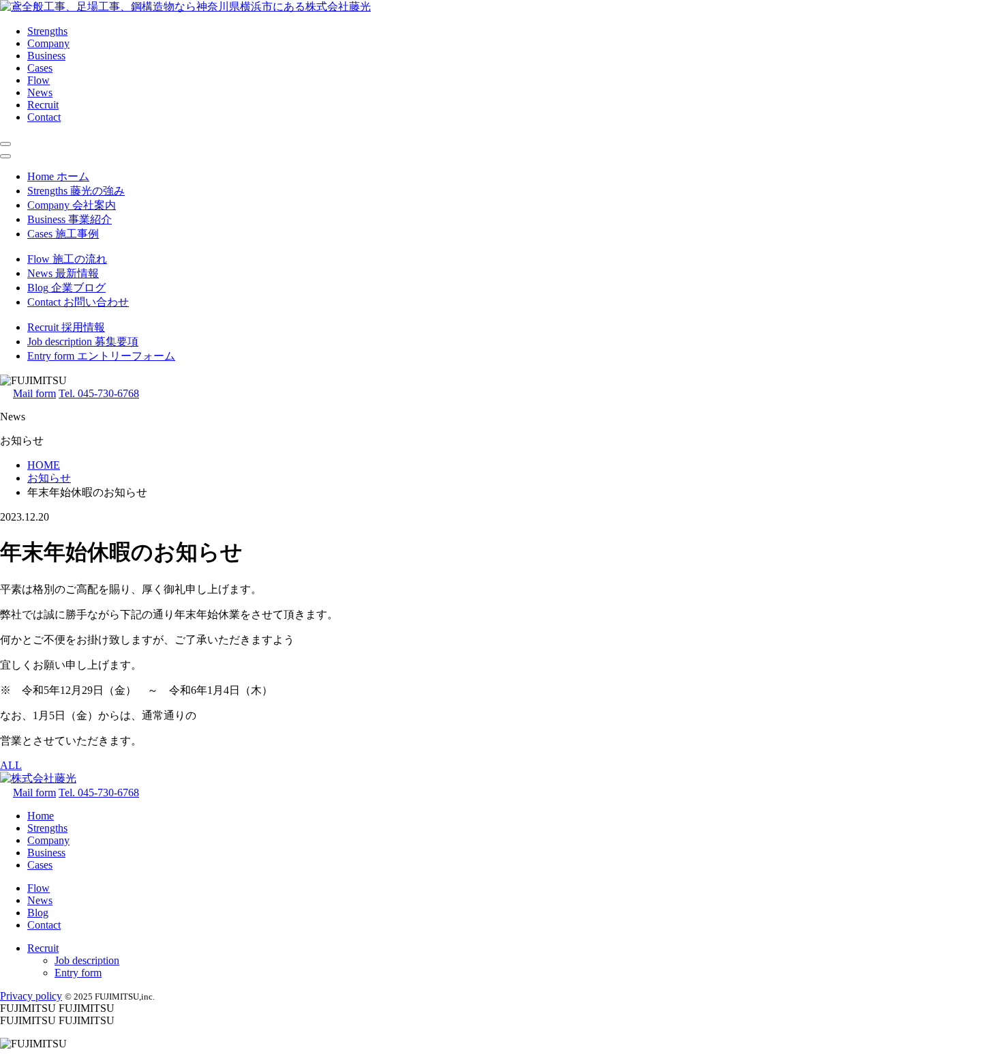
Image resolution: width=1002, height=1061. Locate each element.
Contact (44, 117)
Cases (39, 68)
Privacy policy (31, 996)
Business (46, 55)
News (39, 92)
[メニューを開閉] (5, 144)
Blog (37, 912)
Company (48, 43)
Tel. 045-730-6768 (99, 393)
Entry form (78, 972)
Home (40, 816)
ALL (11, 765)
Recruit (43, 105)
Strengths (47, 31)
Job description (87, 960)
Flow (38, 80)
